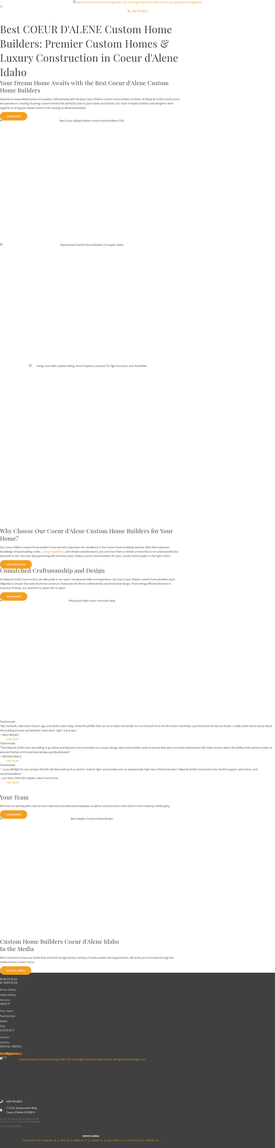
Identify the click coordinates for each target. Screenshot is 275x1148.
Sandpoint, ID (49, 1140)
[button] (137, 15)
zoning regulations (53, 551)
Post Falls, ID (135, 1140)
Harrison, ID (152, 1140)
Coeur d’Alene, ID (115, 1140)
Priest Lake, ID (30, 1140)
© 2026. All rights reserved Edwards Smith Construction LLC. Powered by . (20, 1120)
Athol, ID (64, 1140)
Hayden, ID (97, 1140)
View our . (11, 1126)
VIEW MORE (12, 739)
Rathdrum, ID (80, 1140)
